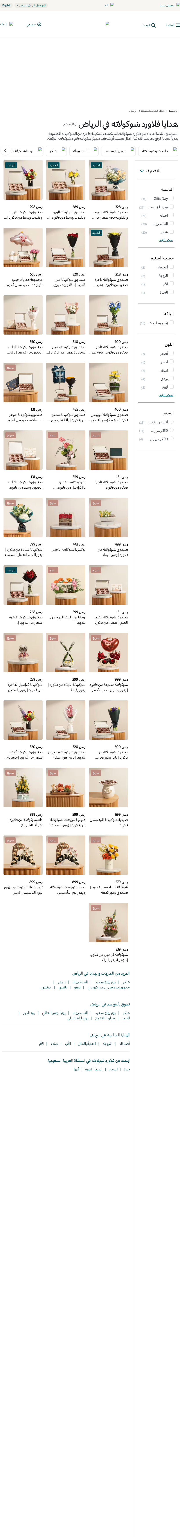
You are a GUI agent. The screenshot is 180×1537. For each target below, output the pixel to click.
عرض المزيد (166, 240)
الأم (41, 1043)
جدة (127, 1069)
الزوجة (107, 1043)
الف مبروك (80, 981)
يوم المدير (28, 1012)
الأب (67, 1043)
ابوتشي (46, 987)
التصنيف (153, 170)
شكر (126, 981)
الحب (125, 1018)
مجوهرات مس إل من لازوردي (108, 987)
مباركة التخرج (104, 1018)
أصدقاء (124, 1043)
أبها (76, 1069)
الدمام (113, 1069)
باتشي (62, 987)
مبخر (61, 981)
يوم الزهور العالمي (53, 1012)
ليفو (77, 987)
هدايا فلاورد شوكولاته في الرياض (146, 110)
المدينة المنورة (94, 1069)
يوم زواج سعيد (105, 981)
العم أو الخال (86, 1043)
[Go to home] (93, 24)
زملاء (54, 1043)
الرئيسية (173, 110)
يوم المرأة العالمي (77, 1018)
